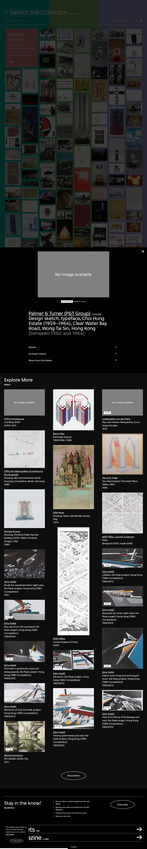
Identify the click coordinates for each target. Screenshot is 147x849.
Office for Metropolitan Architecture (23, 471)
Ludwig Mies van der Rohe (116, 418)
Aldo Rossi (58, 512)
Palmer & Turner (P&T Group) (59, 313)
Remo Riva (58, 433)
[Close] (143, 251)
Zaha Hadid (10, 581)
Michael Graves (12, 531)
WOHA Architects (13, 755)
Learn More (10, 834)
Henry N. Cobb (110, 477)
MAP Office (59, 638)
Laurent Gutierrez (124, 536)
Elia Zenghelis (11, 474)
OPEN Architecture (14, 418)
